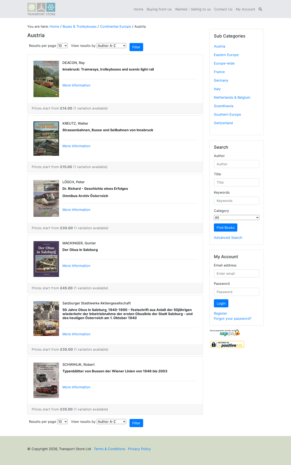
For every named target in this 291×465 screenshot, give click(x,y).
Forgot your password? (232, 318)
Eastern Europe (226, 55)
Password (222, 283)
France (219, 72)
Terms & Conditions (109, 449)
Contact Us (223, 9)
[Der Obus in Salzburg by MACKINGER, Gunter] (46, 258)
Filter (136, 47)
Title (217, 174)
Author (219, 156)
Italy (217, 89)
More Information (76, 85)
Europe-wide (224, 63)
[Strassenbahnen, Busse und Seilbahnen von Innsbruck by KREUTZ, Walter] (46, 138)
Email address (225, 265)
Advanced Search (228, 237)
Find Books (226, 227)
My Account (245, 9)
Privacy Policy (139, 449)
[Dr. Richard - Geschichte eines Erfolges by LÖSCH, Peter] (46, 198)
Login (221, 303)
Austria (219, 46)
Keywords (222, 192)
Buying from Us (159, 9)
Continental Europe (115, 26)
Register (220, 313)
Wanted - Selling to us (193, 9)
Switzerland (223, 123)
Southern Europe (227, 114)
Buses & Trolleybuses (80, 26)
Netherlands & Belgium (232, 97)
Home (138, 9)
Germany (221, 80)
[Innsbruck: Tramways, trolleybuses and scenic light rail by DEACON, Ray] (46, 78)
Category (221, 211)
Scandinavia (223, 106)
